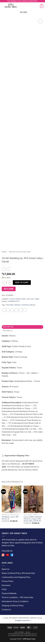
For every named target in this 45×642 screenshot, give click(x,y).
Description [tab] (8, 327)
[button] (27, 6)
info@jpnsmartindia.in (22, 620)
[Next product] (4, 269)
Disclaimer (6, 585)
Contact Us (6, 610)
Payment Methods (9, 593)
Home (4, 252)
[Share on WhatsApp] (4, 310)
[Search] (37, 6)
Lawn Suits (30, 299)
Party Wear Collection (13, 305)
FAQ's (4, 589)
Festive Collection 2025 (20, 252)
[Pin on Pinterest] (20, 310)
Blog (28, 632)
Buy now (8, 289)
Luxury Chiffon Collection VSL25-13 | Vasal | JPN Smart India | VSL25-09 (33, 519)
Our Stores (19, 632)
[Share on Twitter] (12, 310)
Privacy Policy (7, 581)
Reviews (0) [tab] (7, 330)
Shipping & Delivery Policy (13, 606)
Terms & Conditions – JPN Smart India (17, 597)
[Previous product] (8, 269)
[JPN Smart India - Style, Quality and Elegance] (13, 6)
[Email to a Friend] (16, 310)
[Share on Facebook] (8, 310)
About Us (5, 569)
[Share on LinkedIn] (25, 310)
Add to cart (22, 282)
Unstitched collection (28, 305)
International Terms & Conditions (15, 601)
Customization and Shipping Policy (16, 577)
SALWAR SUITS (13, 301)
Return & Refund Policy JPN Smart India (18, 573)
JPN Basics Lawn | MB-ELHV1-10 (10, 518)
